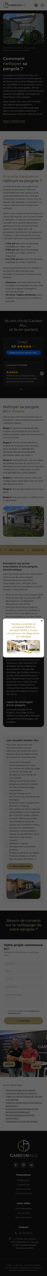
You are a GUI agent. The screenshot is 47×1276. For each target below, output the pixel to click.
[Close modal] (42, 621)
